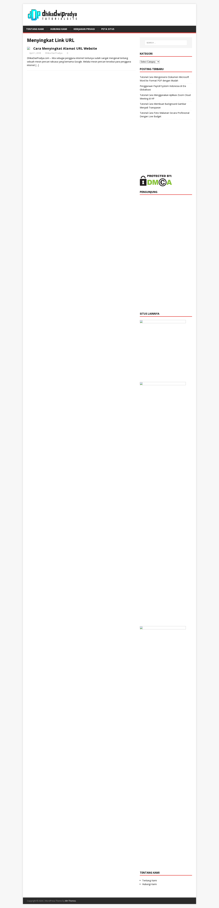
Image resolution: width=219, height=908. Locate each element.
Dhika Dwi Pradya (53, 53)
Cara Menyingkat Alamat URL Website (65, 48)
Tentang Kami (35, 29)
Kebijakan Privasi (84, 29)
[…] (37, 65)
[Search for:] (166, 42)
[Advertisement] (166, 147)
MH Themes (70, 900)
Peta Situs (107, 29)
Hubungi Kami (58, 29)
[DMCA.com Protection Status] (156, 184)
